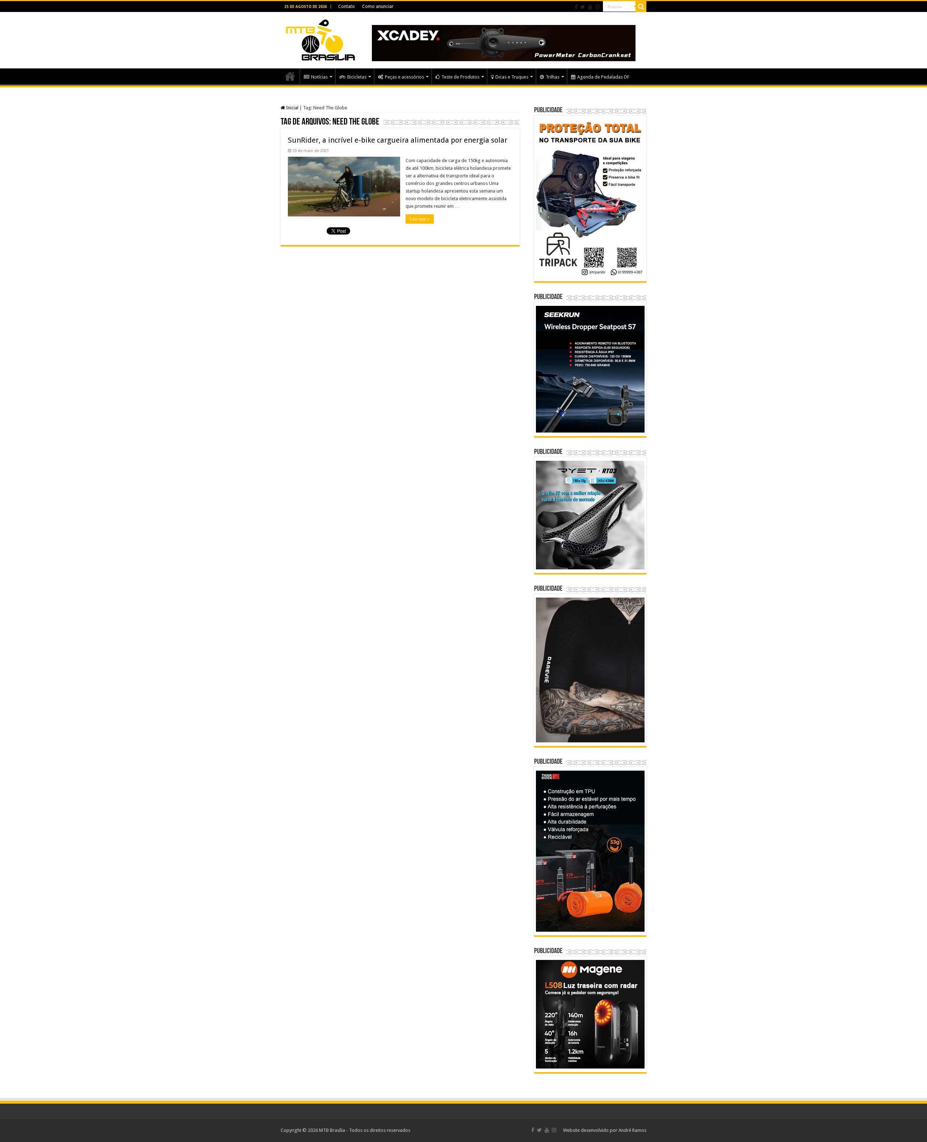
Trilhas (552, 77)
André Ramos (632, 1130)
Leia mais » (419, 219)
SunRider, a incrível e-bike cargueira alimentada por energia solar (397, 140)
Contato (346, 6)
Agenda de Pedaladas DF (603, 77)
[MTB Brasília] (320, 38)
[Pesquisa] (641, 6)
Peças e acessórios (404, 77)
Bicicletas (356, 77)
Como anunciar (378, 6)
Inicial (291, 107)
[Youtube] (590, 7)
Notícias (319, 77)
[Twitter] (583, 7)
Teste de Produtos (460, 77)
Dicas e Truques (511, 77)
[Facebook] (576, 7)
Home (290, 76)
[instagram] (597, 7)
